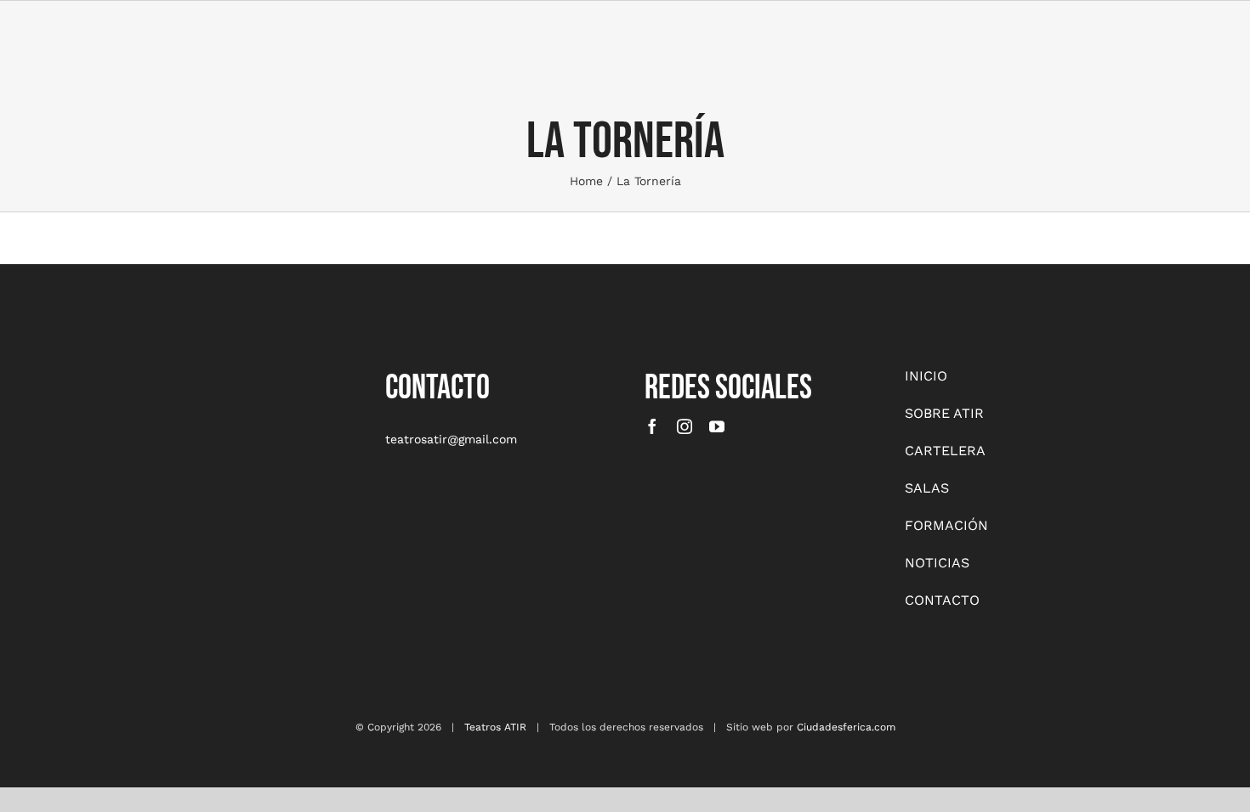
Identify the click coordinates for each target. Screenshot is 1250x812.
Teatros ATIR (495, 727)
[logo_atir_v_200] (167, 372)
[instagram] (684, 426)
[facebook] (652, 426)
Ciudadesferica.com (846, 727)
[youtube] (716, 426)
